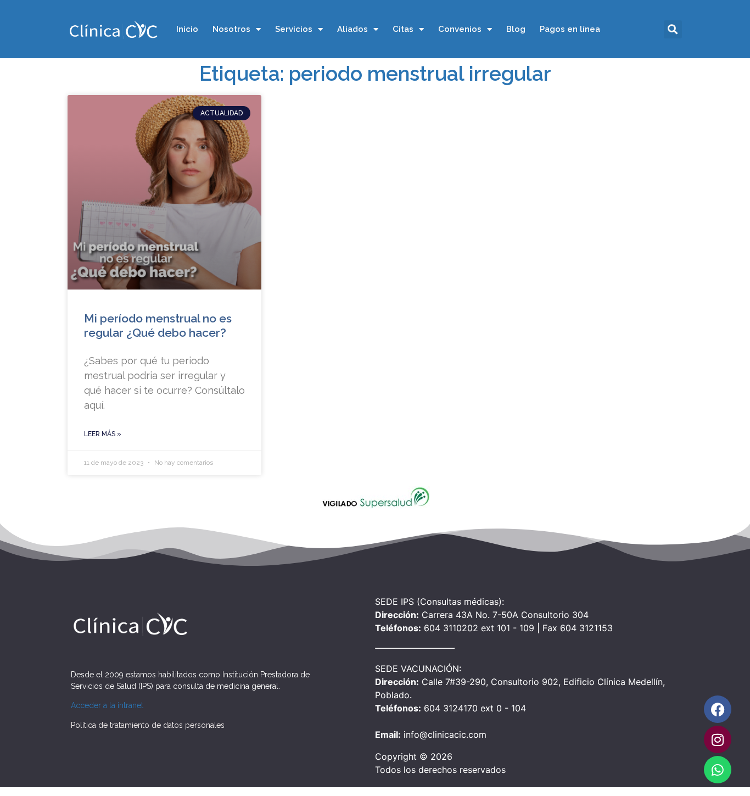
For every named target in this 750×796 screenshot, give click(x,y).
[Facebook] (717, 709)
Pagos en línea (570, 29)
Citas (403, 29)
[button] (673, 29)
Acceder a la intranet (107, 705)
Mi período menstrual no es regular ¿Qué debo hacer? (158, 325)
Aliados (352, 29)
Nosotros (231, 29)
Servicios (293, 29)
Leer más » (102, 434)
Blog (515, 29)
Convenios (460, 29)
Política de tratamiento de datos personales (148, 725)
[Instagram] (717, 739)
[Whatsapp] (717, 769)
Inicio (187, 29)
